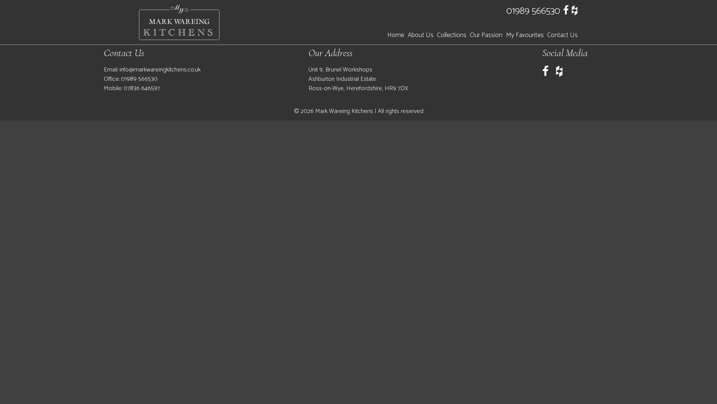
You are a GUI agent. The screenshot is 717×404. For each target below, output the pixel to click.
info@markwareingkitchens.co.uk (160, 70)
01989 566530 (533, 11)
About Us (421, 35)
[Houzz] (574, 11)
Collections (451, 35)
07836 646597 (142, 88)
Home (395, 35)
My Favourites (525, 35)
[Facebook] (566, 11)
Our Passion (486, 35)
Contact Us (562, 35)
